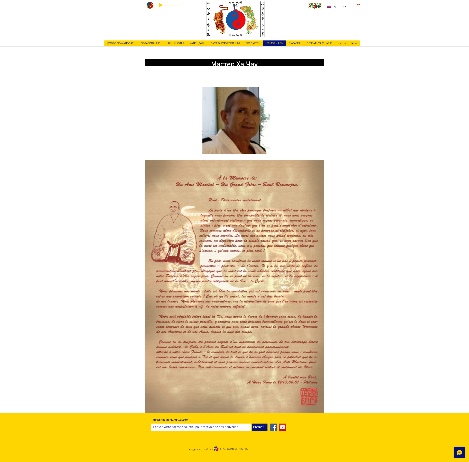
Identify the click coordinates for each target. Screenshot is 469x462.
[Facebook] (273, 427)
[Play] (161, 5)
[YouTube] (282, 427)
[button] (225, 43)
